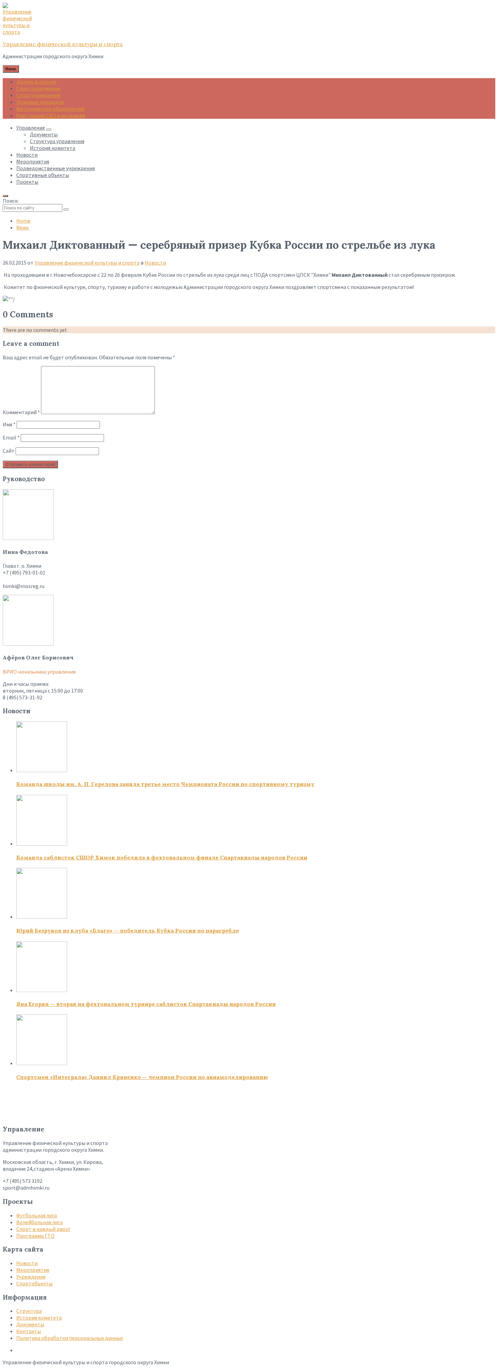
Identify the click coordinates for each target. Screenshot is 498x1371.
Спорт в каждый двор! (43, 1229)
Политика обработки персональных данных (69, 1337)
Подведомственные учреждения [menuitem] (55, 168)
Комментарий (21, 412)
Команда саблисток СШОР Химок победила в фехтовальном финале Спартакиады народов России (161, 857)
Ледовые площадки (40, 101)
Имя (9, 424)
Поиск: (11, 200)
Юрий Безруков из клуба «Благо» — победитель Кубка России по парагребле (127, 930)
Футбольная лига (36, 1215)
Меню (10, 69)
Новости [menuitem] (27, 154)
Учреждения (30, 1276)
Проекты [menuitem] (27, 181)
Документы (30, 1324)
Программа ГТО (35, 1235)
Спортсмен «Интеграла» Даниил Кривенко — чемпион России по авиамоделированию (142, 1077)
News (22, 227)
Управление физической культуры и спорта (63, 44)
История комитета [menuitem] (52, 147)
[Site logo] (20, 31)
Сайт (9, 450)
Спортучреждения (38, 95)
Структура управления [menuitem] (57, 141)
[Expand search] (5, 196)
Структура (29, 1310)
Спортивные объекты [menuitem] (42, 175)
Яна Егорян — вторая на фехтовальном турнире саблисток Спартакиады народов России (146, 1004)
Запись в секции (36, 81)
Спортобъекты (34, 1283)
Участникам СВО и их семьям (50, 115)
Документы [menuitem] (44, 134)
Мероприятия (32, 1269)
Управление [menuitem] (30, 127)
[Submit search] (66, 209)
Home (23, 220)
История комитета (39, 1317)
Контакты (28, 1331)
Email (11, 437)
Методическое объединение (50, 108)
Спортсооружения (38, 88)
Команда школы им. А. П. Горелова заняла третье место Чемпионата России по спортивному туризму (165, 784)
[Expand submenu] (48, 130)
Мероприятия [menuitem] (32, 161)
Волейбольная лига (39, 1222)
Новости (155, 262)
